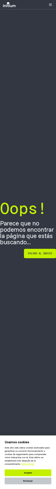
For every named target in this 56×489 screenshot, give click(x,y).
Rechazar (28, 480)
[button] (50, 4)
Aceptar (28, 472)
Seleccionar (27, 464)
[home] (9, 4)
